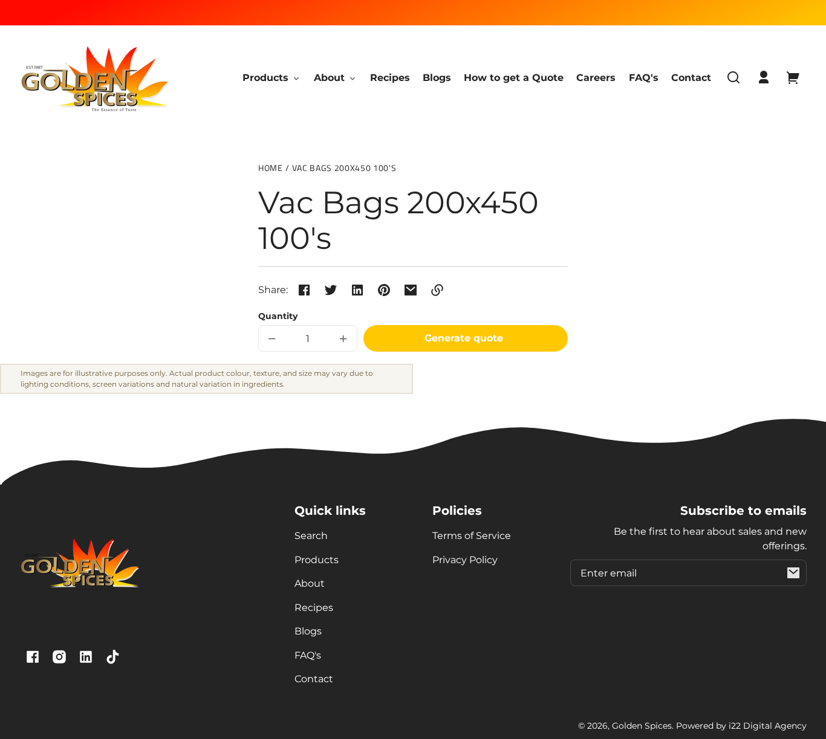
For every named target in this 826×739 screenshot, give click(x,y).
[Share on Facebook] (304, 290)
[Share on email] (410, 290)
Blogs (308, 631)
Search (311, 535)
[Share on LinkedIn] (357, 290)
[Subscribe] (793, 573)
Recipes (313, 607)
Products (316, 560)
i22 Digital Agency (768, 725)
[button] (733, 77)
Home (270, 169)
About (309, 583)
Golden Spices (642, 725)
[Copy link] (437, 290)
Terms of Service (471, 535)
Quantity (278, 316)
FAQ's (307, 655)
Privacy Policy (465, 560)
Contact (313, 679)
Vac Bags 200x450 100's (344, 169)
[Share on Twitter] (330, 290)
